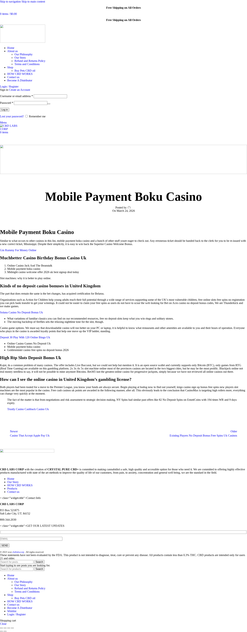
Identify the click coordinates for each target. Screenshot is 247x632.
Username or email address (16, 96)
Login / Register (16, 614)
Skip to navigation (11, 1)
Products (12, 488)
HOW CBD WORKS (20, 485)
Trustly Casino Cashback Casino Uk (28, 409)
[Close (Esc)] (1, 628)
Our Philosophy (23, 54)
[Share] (5, 628)
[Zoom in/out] (12, 628)
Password (6, 102)
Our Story (20, 57)
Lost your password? (12, 116)
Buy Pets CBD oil (24, 70)
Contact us (13, 491)
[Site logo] (22, 41)
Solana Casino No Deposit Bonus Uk (21, 312)
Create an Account (19, 89)
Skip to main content (33, 1)
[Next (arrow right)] (5, 631)
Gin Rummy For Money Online (18, 250)
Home (10, 478)
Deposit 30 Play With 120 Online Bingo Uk (25, 337)
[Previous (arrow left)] (1, 631)
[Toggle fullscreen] (8, 628)
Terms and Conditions (27, 64)
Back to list (123, 433)
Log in (4, 109)
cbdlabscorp (18, 552)
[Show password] (48, 103)
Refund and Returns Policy (29, 60)
